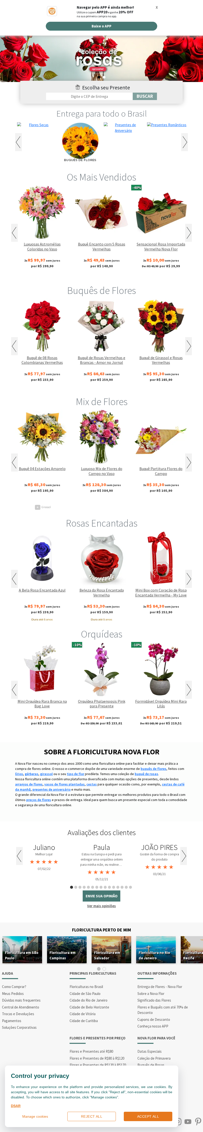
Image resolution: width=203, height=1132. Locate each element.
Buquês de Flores (101, 290)
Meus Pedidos (13, 993)
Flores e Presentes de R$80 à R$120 (97, 1058)
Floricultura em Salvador (107, 955)
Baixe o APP (101, 26)
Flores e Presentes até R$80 (91, 1051)
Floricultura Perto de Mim (101, 930)
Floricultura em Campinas (63, 955)
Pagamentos (11, 1020)
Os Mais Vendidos (101, 177)
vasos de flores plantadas (64, 784)
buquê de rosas (146, 774)
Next (184, 142)
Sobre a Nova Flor (150, 993)
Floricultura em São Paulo (21, 955)
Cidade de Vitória (83, 1013)
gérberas (31, 774)
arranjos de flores (29, 784)
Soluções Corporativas (19, 1027)
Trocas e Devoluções (18, 1013)
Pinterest (198, 1121)
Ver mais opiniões (101, 906)
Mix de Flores (101, 401)
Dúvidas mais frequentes (21, 1000)
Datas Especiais (149, 1051)
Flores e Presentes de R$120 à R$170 (98, 1065)
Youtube (188, 1121)
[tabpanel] (44, 857)
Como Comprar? (14, 986)
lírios (19, 774)
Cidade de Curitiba (84, 1020)
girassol (46, 774)
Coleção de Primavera (154, 1058)
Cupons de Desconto (153, 1019)
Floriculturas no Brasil (86, 986)
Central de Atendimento (20, 1007)
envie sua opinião (102, 896)
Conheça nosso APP (152, 1026)
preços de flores (38, 800)
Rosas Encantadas (101, 523)
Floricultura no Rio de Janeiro (154, 955)
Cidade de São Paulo (85, 993)
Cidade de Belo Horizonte (89, 1007)
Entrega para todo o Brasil (101, 113)
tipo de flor (75, 774)
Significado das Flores (154, 1000)
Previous (18, 142)
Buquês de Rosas (150, 1065)
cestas (91, 784)
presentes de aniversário (51, 789)
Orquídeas (101, 634)
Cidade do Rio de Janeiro (88, 1000)
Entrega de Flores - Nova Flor (159, 986)
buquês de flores (153, 768)
